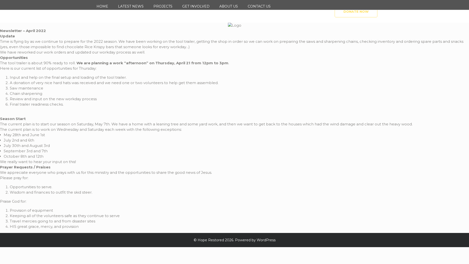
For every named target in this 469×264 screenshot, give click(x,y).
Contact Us (259, 6)
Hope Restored (211, 240)
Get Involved (196, 6)
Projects (162, 6)
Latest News (131, 6)
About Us (228, 6)
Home (102, 6)
